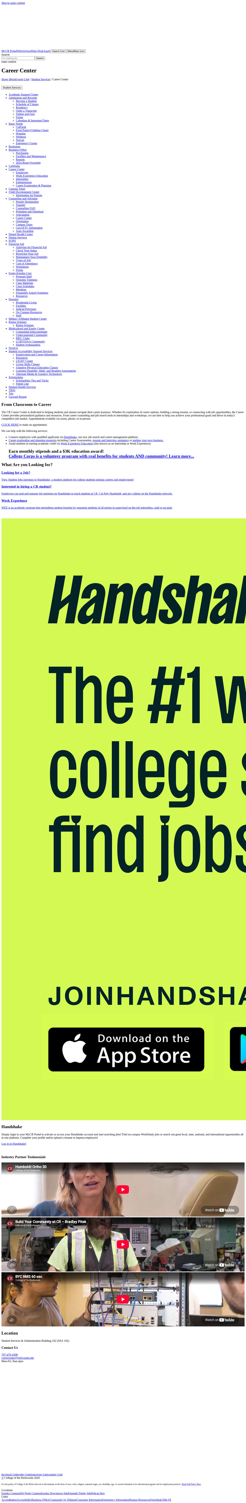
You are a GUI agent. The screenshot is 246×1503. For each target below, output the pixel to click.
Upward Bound (17, 396)
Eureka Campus (10, 1493)
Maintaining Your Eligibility (32, 257)
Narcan (20, 140)
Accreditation (9, 1499)
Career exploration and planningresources (33, 440)
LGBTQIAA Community (30, 341)
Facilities (21, 305)
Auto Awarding (24, 231)
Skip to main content (13, 3)
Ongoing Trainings (26, 279)
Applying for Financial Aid (31, 247)
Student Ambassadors (28, 344)
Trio (11, 393)
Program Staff (24, 276)
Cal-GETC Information (29, 227)
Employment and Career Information (37, 354)
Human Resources (139, 1499)
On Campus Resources (29, 312)
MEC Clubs (23, 338)
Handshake (70, 437)
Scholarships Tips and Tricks (32, 380)
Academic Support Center (23, 94)
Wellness (21, 136)
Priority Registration (27, 201)
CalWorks (14, 166)
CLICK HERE (10, 424)
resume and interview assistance (111, 440)
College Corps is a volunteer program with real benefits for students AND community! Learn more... (101, 456)
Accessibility (24, 1499)
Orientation (22, 221)
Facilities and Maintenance (31, 156)
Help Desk (37, 51)
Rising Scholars (25, 325)
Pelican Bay (98, 1493)
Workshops (22, 266)
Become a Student (26, 101)
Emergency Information (115, 1499)
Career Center (24, 218)
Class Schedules (25, 286)
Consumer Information (89, 1499)
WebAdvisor (24, 51)
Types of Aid (23, 260)
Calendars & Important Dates (32, 120)
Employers (22, 172)
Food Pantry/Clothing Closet (32, 130)
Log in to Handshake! (13, 1143)
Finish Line (22, 383)
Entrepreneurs (24, 182)
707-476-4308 (9, 1354)
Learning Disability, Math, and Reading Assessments (46, 370)
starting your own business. (148, 440)
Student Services (40, 79)
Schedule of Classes (27, 104)
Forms (19, 117)
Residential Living (26, 302)
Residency (22, 107)
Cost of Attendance (27, 263)
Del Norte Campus (30, 1493)
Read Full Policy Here (191, 1484)
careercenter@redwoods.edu (17, 1357)
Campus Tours (24, 224)
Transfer (20, 205)
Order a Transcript (26, 110)
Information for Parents (29, 195)
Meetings (21, 289)
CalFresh (21, 127)
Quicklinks (156, 1499)
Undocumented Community (32, 335)
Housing (21, 133)
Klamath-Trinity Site (79, 1493)
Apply (47, 51)
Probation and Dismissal (29, 211)
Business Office (40, 1499)
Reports (20, 159)
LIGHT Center (24, 361)
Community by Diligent (62, 1499)
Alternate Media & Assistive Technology (39, 374)
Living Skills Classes (28, 364)
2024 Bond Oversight (28, 162)
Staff (18, 315)
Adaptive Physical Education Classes (37, 367)
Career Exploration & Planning (33, 185)
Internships (22, 179)
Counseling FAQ (25, 208)
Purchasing (22, 153)
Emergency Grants (26, 143)
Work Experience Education (32, 175)
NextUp (13, 348)
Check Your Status (26, 250)
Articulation (22, 214)
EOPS (12, 240)
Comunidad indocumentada (31, 331)
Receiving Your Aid (27, 253)
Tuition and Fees (25, 114)
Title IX (166, 1499)
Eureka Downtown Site (54, 1493)
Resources (22, 296)
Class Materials (24, 283)
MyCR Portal (9, 51)
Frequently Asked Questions (32, 292)
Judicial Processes (26, 309)
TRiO (12, 390)
